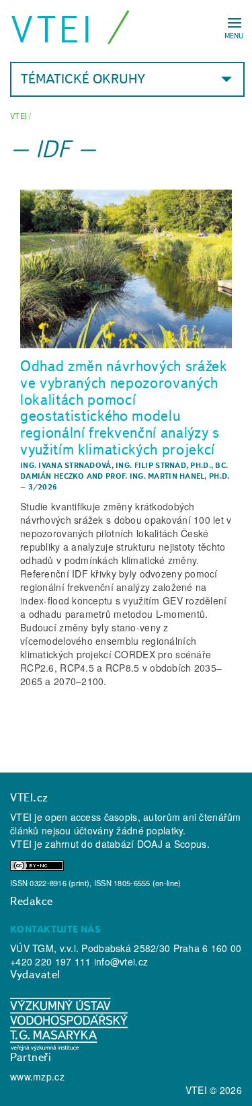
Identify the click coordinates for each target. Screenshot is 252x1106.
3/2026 (43, 486)
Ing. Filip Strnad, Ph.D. (163, 465)
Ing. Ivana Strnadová (66, 465)
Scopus (190, 844)
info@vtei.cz (121, 961)
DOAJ (150, 844)
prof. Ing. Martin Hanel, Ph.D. (167, 476)
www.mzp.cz (37, 1076)
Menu (234, 35)
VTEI (53, 29)
